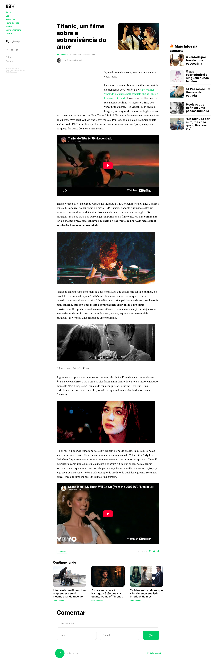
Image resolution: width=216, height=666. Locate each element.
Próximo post (154, 653)
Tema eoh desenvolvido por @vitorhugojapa (15, 71)
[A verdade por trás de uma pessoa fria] (177, 60)
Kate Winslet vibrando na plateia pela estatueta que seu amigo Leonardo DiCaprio (131, 94)
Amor (8, 12)
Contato (9, 61)
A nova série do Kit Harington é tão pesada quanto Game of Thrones (107, 593)
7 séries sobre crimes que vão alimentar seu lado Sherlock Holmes (146, 593)
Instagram (7, 50)
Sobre (8, 57)
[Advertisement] (108, 12)
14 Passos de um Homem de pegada (198, 92)
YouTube (12, 50)
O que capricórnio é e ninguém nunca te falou (197, 76)
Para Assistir (62, 54)
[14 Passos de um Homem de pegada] (177, 92)
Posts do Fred (12, 23)
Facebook (22, 50)
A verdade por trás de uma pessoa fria (196, 60)
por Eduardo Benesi (72, 60)
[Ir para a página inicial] (10, 6)
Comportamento (13, 30)
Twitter (17, 50)
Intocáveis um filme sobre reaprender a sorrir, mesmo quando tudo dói (69, 593)
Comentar (62, 551)
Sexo (8, 16)
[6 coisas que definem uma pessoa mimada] (177, 108)
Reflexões (10, 19)
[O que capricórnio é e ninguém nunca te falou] (177, 76)
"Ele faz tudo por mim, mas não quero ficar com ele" (198, 123)
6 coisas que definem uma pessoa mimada (197, 108)
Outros (9, 33)
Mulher (9, 26)
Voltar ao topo (73, 653)
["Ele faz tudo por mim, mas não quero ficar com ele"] (177, 124)
